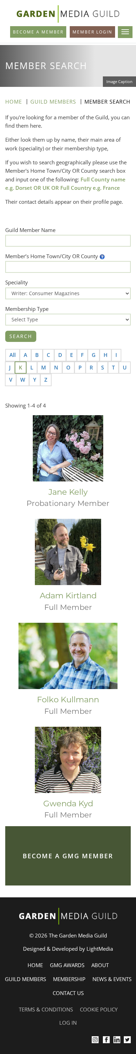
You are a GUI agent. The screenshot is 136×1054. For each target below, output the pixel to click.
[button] (102, 256)
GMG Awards (67, 965)
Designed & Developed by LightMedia (68, 948)
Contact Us (68, 992)
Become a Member (38, 32)
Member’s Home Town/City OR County (51, 256)
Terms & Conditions (46, 1009)
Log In (68, 1022)
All (12, 354)
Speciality (16, 282)
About (100, 965)
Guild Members (53, 101)
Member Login (92, 32)
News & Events (111, 978)
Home (13, 101)
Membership (69, 978)
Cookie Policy (99, 1009)
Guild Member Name (30, 229)
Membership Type (26, 308)
